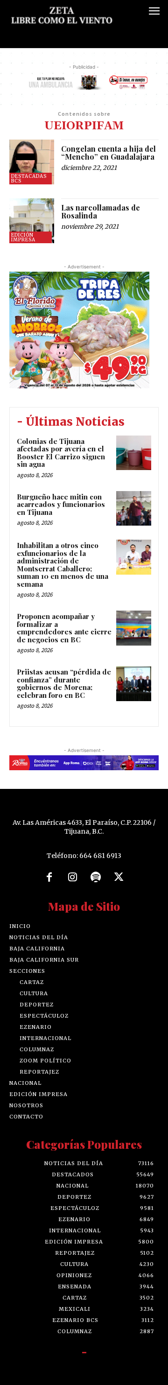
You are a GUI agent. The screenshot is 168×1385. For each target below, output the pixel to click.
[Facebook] (49, 877)
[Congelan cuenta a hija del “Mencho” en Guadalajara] (31, 162)
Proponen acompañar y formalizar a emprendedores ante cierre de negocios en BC (64, 628)
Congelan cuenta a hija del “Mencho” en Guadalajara (108, 153)
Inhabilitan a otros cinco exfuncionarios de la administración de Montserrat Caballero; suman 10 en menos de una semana (62, 565)
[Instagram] (72, 877)
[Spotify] (95, 877)
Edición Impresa (23, 237)
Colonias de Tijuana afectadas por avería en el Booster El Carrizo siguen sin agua (61, 452)
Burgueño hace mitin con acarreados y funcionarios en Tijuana (61, 504)
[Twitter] (119, 877)
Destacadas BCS (29, 178)
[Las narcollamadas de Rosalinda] (31, 220)
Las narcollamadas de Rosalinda (100, 212)
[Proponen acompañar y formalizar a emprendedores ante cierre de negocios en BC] (133, 628)
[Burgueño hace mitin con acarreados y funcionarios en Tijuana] (133, 508)
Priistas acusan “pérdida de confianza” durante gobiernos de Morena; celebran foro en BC (64, 683)
